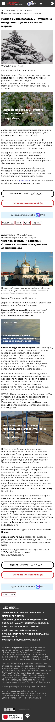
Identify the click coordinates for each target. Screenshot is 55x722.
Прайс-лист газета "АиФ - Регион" (20, 627)
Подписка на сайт (12, 623)
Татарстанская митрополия (24, 293)
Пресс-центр (37, 612)
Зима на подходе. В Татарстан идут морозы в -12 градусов (24, 111)
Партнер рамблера (24, 709)
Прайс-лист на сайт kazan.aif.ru (20, 630)
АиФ (21, 66)
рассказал (24, 181)
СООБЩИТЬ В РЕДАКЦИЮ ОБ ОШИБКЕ (21, 640)
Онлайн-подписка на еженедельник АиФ (25, 619)
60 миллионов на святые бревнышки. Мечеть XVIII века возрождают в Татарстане (24, 429)
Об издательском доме (15, 612)
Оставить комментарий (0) (28, 203)
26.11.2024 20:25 (8, 10)
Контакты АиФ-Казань (37, 623)
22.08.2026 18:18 (8, 235)
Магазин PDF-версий (13, 616)
